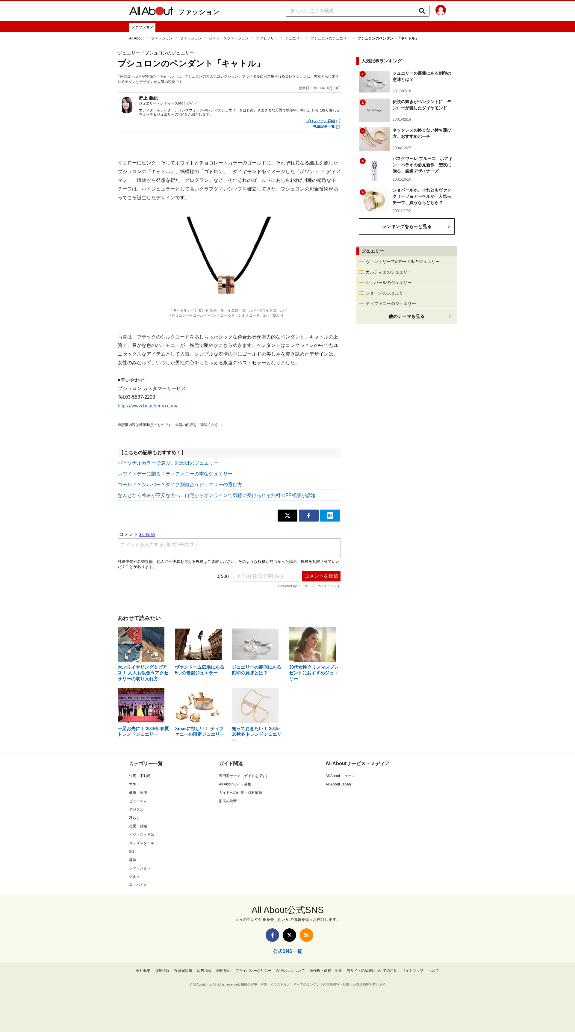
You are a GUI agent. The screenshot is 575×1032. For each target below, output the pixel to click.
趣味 (132, 860)
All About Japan (338, 784)
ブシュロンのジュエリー (330, 38)
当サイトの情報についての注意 (372, 970)
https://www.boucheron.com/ (147, 405)
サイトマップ (412, 970)
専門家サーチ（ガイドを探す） (244, 776)
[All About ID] (440, 11)
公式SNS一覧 (287, 951)
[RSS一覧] (306, 935)
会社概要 (143, 970)
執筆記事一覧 (324, 126)
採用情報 (162, 970)
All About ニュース (340, 776)
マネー (134, 784)
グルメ (134, 876)
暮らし (134, 818)
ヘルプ (433, 970)
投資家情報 (183, 970)
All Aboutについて (290, 970)
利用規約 (223, 970)
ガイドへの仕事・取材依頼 (240, 793)
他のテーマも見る (407, 316)
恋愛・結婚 (138, 826)
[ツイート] (287, 516)
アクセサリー (267, 38)
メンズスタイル (141, 843)
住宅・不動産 (140, 776)
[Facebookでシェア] (309, 516)
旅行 (132, 851)
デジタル (136, 809)
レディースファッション (229, 38)
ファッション (199, 12)
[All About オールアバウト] (151, 12)
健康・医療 (138, 793)
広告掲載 (204, 970)
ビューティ (138, 801)
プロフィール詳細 (320, 121)
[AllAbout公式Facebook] (272, 935)
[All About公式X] (289, 935)
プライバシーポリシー (253, 970)
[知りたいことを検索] (422, 11)
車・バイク (138, 885)
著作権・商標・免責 (326, 970)
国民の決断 (228, 801)
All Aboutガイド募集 (235, 784)
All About (136, 38)
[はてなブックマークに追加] (330, 516)
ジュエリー (294, 38)
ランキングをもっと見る (407, 226)
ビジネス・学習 (141, 834)
